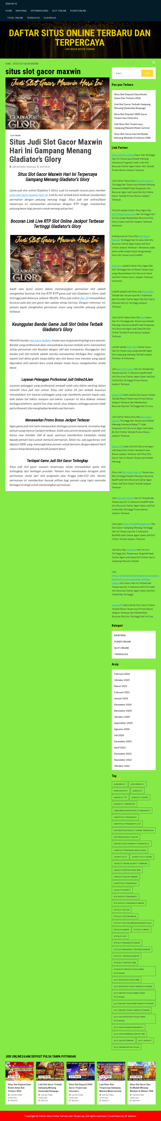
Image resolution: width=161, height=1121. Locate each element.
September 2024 (123, 723)
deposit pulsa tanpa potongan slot (132, 844)
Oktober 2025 (122, 680)
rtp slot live (120, 936)
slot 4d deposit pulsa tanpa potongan (133, 986)
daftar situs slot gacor (126, 837)
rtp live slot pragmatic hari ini (129, 903)
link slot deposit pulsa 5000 (127, 870)
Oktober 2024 (122, 716)
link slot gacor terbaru (126, 877)
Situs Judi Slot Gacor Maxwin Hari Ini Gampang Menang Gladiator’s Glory (55, 150)
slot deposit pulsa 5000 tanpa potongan (134, 1003)
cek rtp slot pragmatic (125, 817)
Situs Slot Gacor (125, 369)
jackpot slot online (142, 857)
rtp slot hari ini (121, 930)
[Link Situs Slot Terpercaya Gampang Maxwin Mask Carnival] (111, 1071)
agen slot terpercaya (124, 804)
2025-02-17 (105, 1101)
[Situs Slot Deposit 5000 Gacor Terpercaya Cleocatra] (81, 1071)
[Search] (154, 62)
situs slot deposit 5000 (125, 963)
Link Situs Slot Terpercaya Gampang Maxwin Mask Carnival (132, 126)
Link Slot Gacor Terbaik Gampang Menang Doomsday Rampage (132, 106)
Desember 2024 (123, 704)
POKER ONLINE (78, 10)
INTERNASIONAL (40, 10)
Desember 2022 (123, 753)
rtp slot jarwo (141, 930)
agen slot (137, 791)
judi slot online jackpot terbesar (130, 863)
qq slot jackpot (122, 890)
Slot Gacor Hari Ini (132, 472)
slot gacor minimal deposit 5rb (129, 1034)
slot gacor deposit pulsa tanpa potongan (129, 1019)
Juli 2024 (119, 735)
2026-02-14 (14, 1101)
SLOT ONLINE (59, 10)
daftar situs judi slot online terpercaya (133, 830)
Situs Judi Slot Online (123, 154)
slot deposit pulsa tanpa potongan (132, 1010)
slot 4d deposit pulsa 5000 (126, 980)
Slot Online (148, 291)
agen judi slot (121, 791)
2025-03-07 (75, 1101)
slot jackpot (145, 1040)
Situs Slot (132, 346)
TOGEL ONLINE (15, 17)
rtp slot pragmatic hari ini (127, 943)
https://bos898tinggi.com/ (137, 523)
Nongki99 (117, 605)
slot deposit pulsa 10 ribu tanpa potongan (129, 995)
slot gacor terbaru (40, 340)
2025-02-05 (136, 1101)
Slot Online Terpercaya (124, 214)
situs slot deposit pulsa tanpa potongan (129, 971)
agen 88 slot (120, 784)
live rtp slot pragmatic (125, 883)
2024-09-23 (45, 167)
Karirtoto (117, 265)
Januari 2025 (121, 698)
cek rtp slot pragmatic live (127, 824)
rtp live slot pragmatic (125, 896)
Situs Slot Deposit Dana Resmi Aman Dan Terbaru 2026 (130, 96)
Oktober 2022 (122, 765)
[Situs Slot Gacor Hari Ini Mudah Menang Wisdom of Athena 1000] (142, 1071)
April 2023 (120, 747)
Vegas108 (117, 394)
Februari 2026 (122, 673)
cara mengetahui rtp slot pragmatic (132, 811)
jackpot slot (120, 857)
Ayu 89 (84, 298)
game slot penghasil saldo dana (130, 850)
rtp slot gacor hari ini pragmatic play (133, 923)
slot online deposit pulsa (126, 1047)
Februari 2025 (122, 692)
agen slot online (139, 797)
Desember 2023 (123, 741)
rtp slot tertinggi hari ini (126, 956)
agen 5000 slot (137, 784)
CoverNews (114, 1115)
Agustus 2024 (122, 729)
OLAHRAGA (50, 17)
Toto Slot (131, 549)
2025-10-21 (44, 1101)
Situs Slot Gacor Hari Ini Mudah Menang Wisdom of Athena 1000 (132, 136)
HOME (9, 10)
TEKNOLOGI (33, 17)
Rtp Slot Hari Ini (144, 180)
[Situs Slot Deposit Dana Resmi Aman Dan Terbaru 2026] (20, 1071)
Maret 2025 (120, 686)
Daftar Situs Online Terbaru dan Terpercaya (80, 37)
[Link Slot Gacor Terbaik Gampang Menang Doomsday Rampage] (50, 1071)
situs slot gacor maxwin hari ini (28, 195)
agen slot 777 (120, 797)
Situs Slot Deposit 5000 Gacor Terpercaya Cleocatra (130, 116)
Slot (143, 317)
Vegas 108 (117, 446)
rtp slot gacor (121, 910)
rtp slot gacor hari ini (125, 916)
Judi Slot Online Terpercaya (24, 167)
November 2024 (123, 710)
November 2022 (123, 759)
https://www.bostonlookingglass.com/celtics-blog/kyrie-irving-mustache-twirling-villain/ (135, 579)
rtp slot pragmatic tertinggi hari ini (132, 949)
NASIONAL (21, 10)
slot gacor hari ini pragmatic (128, 1027)
